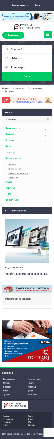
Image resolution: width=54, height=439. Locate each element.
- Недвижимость (8, 379)
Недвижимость (12, 128)
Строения (13, 178)
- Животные (31, 386)
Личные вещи (11, 200)
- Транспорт (6, 394)
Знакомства (7, 422)
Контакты (31, 424)
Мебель (12, 164)
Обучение (9, 134)
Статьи (5, 424)
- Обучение (6, 383)
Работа (8, 182)
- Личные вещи (32, 394)
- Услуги (30, 390)
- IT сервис (6, 386)
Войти (37, 5)
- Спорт (5, 390)
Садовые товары (13, 158)
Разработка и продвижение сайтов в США (26, 274)
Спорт (8, 146)
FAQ (29, 422)
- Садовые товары (34, 379)
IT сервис (9, 140)
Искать (27, 76)
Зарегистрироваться (20, 5)
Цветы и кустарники (18, 173)
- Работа (30, 383)
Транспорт (10, 152)
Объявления (8, 419)
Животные (10, 188)
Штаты (30, 419)
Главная (6, 416)
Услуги (8, 194)
